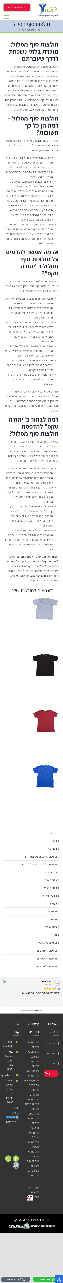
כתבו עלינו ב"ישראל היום (33, 1192)
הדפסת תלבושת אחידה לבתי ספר (39, 864)
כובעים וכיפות (49, 896)
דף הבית (40, 29)
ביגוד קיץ (52, 848)
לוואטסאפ (45, 1279)
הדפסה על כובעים (47, 943)
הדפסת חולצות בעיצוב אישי (33, 1066)
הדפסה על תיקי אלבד (45, 966)
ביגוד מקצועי (50, 888)
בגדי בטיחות (50, 872)
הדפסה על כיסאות (47, 958)
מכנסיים (52, 911)
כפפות (53, 903)
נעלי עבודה (51, 927)
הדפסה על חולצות (47, 950)
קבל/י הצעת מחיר (16, 7)
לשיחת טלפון (14, 1279)
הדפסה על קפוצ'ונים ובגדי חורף (40, 856)
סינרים (53, 935)
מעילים (53, 919)
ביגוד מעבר (51, 880)
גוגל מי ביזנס (12, 1122)
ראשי (54, 841)
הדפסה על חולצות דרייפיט (33, 1123)
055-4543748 (8, 1044)
